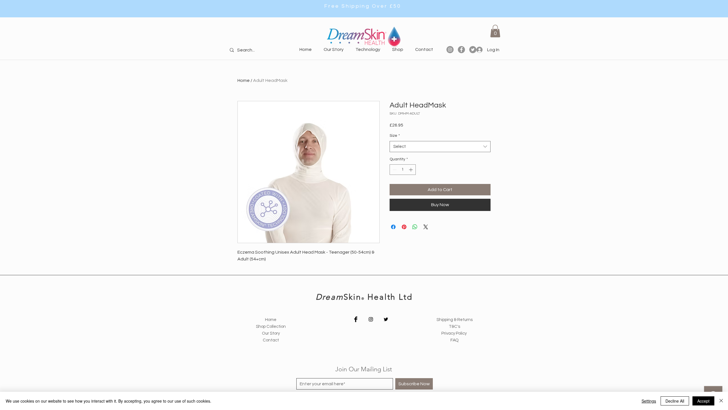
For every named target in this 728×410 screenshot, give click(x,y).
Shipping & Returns (455, 320)
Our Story (271, 333)
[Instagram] (450, 49)
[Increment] (411, 170)
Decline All (674, 401)
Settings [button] (649, 401)
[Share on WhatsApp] (414, 226)
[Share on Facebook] (393, 226)
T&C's (454, 326)
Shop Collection (271, 326)
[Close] (721, 400)
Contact (271, 340)
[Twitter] (386, 319)
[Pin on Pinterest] (404, 226)
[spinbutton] (403, 170)
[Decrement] (394, 170)
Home (243, 80)
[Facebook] (461, 49)
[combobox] (440, 146)
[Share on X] (425, 226)
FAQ (454, 340)
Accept (703, 401)
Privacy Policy (454, 333)
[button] (495, 31)
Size (395, 136)
